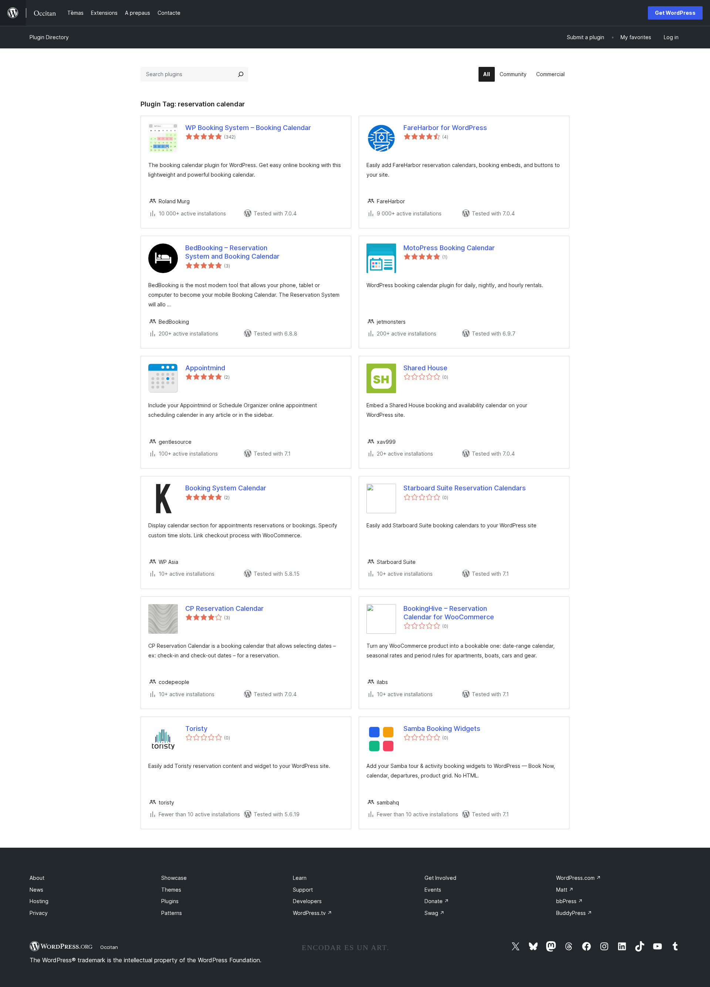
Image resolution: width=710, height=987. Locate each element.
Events (433, 889)
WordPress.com (578, 878)
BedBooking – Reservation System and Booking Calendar (232, 252)
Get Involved (440, 878)
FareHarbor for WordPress (445, 128)
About (37, 878)
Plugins (170, 901)
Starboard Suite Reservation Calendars (464, 488)
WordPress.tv (312, 913)
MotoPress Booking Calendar (449, 248)
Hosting (39, 901)
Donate (437, 901)
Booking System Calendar (225, 488)
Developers (307, 901)
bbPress (569, 901)
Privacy (39, 913)
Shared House (425, 368)
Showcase (174, 878)
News (36, 889)
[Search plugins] (240, 74)
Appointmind (205, 368)
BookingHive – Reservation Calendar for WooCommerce (448, 613)
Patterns (171, 913)
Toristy (196, 728)
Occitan (109, 947)
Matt (565, 889)
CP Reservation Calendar (224, 608)
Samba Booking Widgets (441, 728)
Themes (171, 889)
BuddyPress (574, 913)
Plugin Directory (49, 37)
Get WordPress (675, 13)
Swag (434, 913)
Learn (300, 878)
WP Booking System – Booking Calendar (248, 128)
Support (303, 889)
